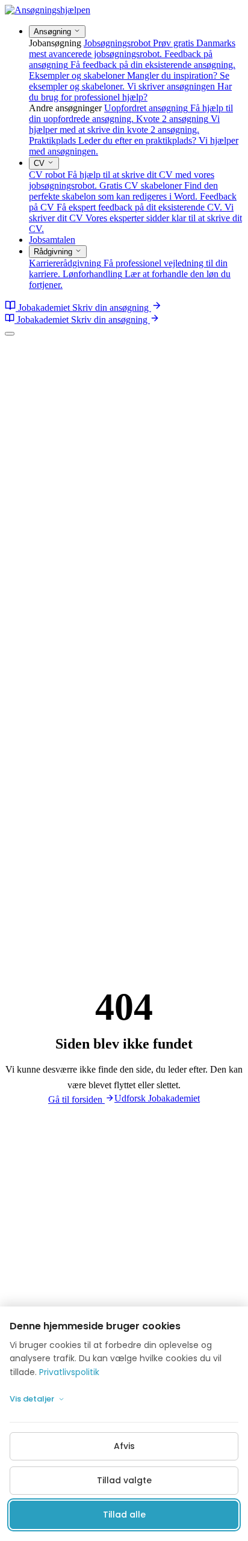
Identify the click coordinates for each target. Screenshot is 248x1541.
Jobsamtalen (52, 239)
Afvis (124, 1446)
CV (40, 163)
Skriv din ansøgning (111, 307)
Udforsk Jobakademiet (157, 1098)
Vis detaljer (32, 1399)
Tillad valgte (124, 1480)
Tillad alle (124, 1515)
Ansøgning (53, 31)
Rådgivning (54, 251)
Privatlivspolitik (69, 1372)
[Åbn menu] (9, 333)
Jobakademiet (44, 307)
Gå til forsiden (76, 1099)
